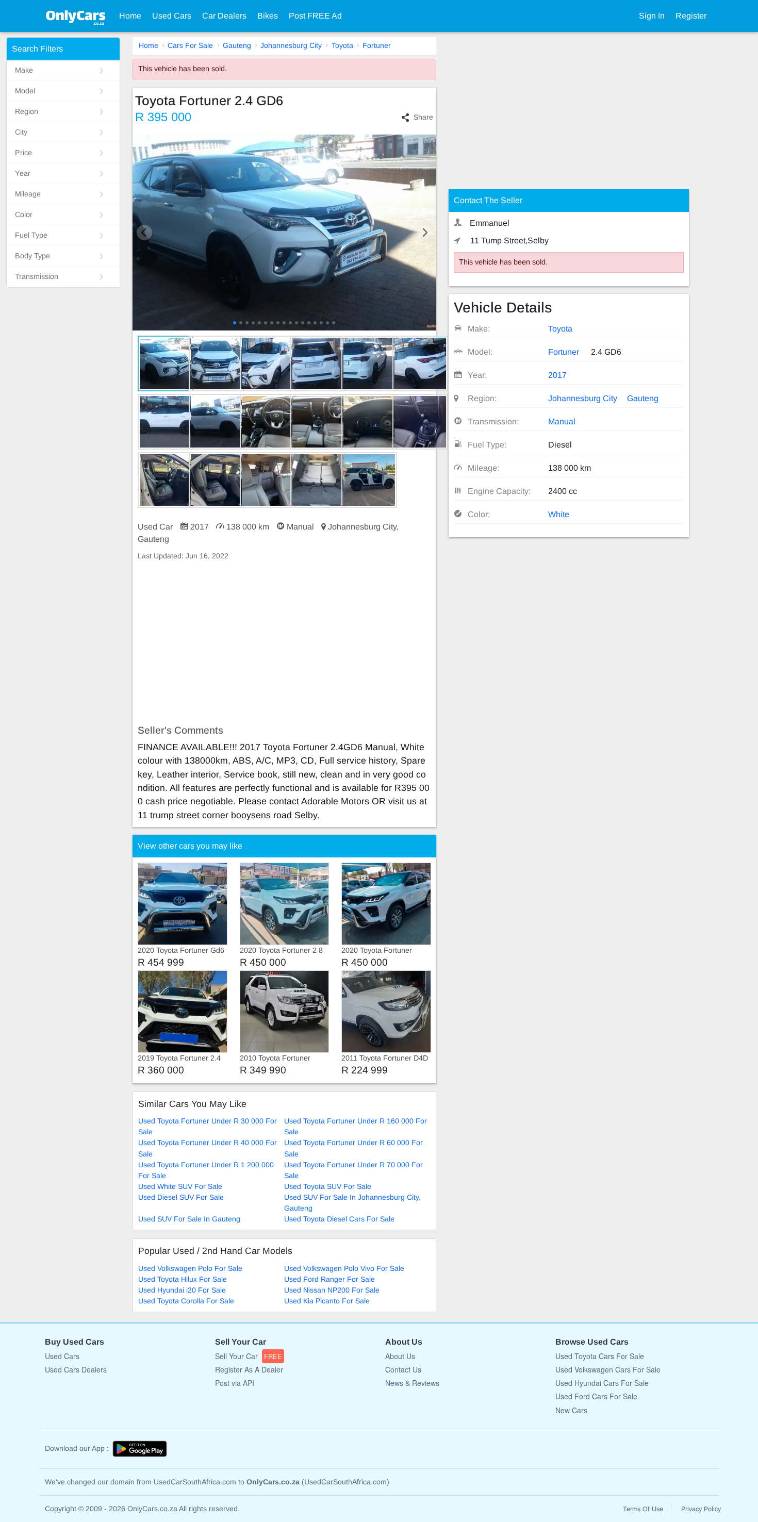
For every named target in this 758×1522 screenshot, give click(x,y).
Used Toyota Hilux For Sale (182, 1279)
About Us (400, 1356)
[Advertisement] (284, 643)
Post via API (234, 1383)
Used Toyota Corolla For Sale (186, 1301)
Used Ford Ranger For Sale (329, 1279)
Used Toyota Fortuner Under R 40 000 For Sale (207, 1147)
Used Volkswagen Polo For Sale (190, 1268)
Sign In (652, 15)
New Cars (571, 1410)
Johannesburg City (291, 45)
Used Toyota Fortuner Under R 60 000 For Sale (353, 1147)
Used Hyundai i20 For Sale (182, 1290)
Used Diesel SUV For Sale (181, 1197)
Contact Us (403, 1369)
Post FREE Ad (315, 15)
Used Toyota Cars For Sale (599, 1356)
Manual (561, 421)
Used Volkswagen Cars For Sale (608, 1369)
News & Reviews (412, 1383)
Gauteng (237, 45)
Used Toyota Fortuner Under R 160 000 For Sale (355, 1126)
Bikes (267, 15)
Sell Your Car (248, 1356)
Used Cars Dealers (76, 1369)
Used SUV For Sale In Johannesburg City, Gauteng (352, 1202)
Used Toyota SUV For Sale (327, 1186)
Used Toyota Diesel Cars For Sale (339, 1219)
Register (690, 15)
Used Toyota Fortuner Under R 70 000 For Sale (353, 1170)
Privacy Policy (701, 1509)
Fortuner (376, 45)
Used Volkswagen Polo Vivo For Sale (344, 1268)
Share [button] (423, 117)
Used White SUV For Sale (180, 1186)
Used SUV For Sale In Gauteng (189, 1219)
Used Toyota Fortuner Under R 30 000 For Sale (207, 1126)
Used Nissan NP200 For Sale (332, 1290)
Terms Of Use (643, 1509)
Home (130, 15)
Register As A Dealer (249, 1369)
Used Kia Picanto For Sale (327, 1301)
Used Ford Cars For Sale (596, 1396)
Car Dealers (224, 15)
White (558, 514)
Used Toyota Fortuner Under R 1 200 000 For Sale (206, 1170)
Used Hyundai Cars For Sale (602, 1383)
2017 (557, 375)
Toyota (342, 45)
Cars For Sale (190, 45)
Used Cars (171, 15)
